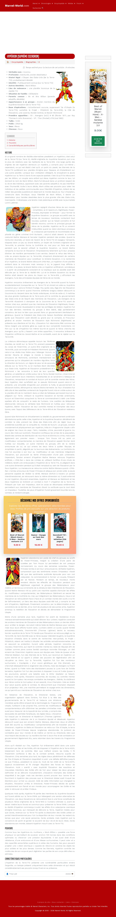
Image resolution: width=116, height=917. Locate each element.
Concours (75, 902)
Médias (70, 3)
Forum (79, 3)
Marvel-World (17, 5)
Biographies (31, 62)
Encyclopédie (59, 3)
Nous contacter (58, 902)
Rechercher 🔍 (38, 8)
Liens (68, 902)
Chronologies (46, 3)
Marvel (35, 3)
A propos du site (43, 902)
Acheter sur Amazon (98, 141)
